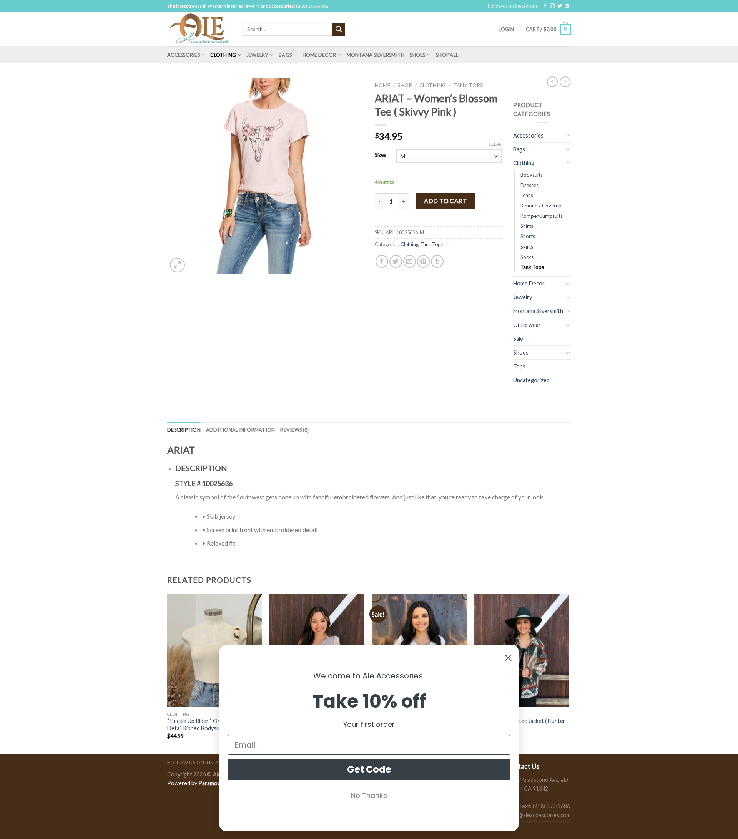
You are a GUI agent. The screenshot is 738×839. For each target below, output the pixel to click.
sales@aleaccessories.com (538, 815)
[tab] (184, 430)
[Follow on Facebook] (545, 6)
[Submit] (338, 29)
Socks (527, 257)
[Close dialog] (508, 657)
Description (184, 430)
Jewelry (257, 55)
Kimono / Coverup (541, 205)
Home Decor (319, 55)
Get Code (369, 769)
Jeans (526, 195)
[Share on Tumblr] (437, 261)
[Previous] (167, 673)
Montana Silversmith (376, 55)
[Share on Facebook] (382, 261)
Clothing (223, 55)
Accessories (183, 55)
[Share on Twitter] (395, 261)
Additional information (240, 430)
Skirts (526, 247)
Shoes (417, 55)
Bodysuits (531, 175)
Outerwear (527, 325)
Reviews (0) (294, 430)
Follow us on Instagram (512, 6)
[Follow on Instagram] (552, 6)
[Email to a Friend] (409, 261)
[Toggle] (568, 135)
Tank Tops (468, 85)
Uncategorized (531, 380)
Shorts (527, 236)
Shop (404, 85)
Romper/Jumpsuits (541, 216)
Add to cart (445, 200)
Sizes (380, 155)
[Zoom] (177, 265)
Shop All (447, 55)
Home (382, 85)
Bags (285, 55)
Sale (518, 338)
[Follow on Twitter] (559, 6)
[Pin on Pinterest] (423, 261)
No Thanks (369, 795)
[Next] (568, 673)
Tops (519, 366)
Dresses (529, 185)
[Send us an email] (567, 6)
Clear (495, 143)
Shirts (526, 226)
